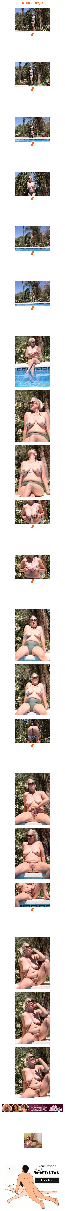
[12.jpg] (32, 636)
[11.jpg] (32, 581)
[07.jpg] (32, 362)
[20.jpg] (32, 1073)
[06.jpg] (32, 308)
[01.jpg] (32, 34)
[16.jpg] (32, 855)
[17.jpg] (32, 909)
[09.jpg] (32, 472)
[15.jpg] (32, 800)
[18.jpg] (32, 964)
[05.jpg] (32, 253)
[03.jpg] (32, 144)
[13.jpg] (32, 691)
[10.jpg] (32, 526)
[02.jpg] (32, 89)
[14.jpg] (32, 745)
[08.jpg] (32, 417)
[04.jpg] (32, 198)
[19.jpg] (32, 1019)
